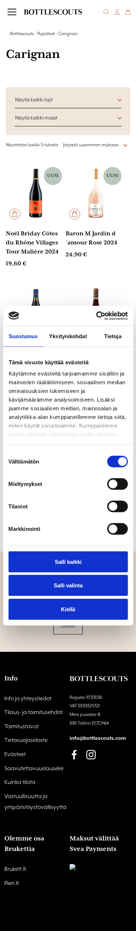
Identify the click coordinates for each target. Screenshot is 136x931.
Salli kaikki (68, 561)
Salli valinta (68, 585)
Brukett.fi (15, 869)
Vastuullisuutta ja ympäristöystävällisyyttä (35, 802)
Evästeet (15, 754)
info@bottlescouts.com (98, 738)
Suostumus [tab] (23, 336)
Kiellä (68, 609)
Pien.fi (11, 883)
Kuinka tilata (20, 782)
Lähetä (68, 626)
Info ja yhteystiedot (27, 699)
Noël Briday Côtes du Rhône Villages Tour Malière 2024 (32, 243)
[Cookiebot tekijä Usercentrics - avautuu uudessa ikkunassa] (97, 315)
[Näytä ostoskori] (128, 12)
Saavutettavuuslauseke (33, 769)
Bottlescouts (22, 34)
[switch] (117, 484)
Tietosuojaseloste (26, 740)
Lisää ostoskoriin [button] (14, 214)
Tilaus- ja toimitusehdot (33, 712)
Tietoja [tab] (112, 336)
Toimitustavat (21, 727)
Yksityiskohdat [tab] (68, 336)
